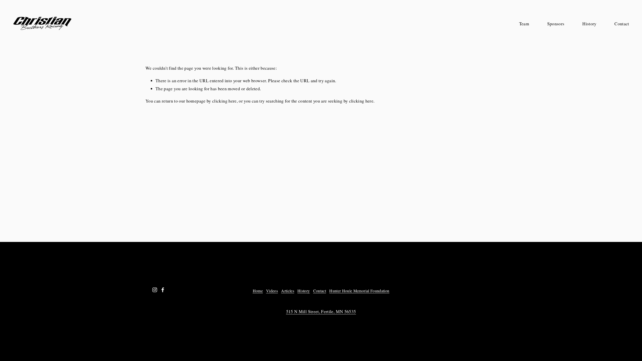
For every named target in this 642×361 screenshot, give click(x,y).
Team (524, 24)
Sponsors (556, 24)
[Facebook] (162, 289)
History (589, 24)
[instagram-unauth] (154, 289)
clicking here (224, 101)
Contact (621, 24)
